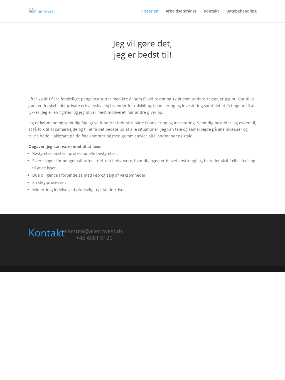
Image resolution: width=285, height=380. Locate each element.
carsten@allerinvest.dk (94, 231)
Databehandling (241, 11)
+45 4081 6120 (94, 237)
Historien (149, 11)
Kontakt (211, 11)
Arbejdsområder (181, 11)
